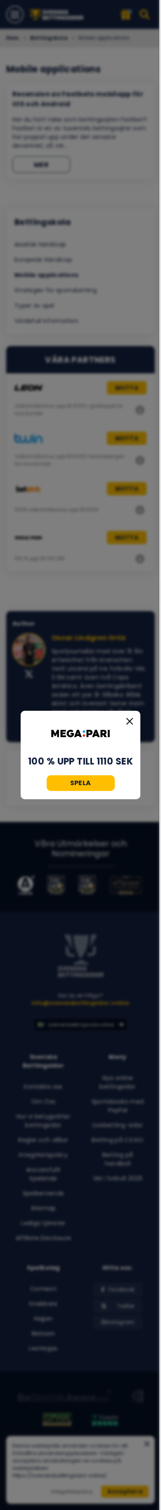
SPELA (80, 783)
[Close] (129, 721)
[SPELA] (80, 733)
